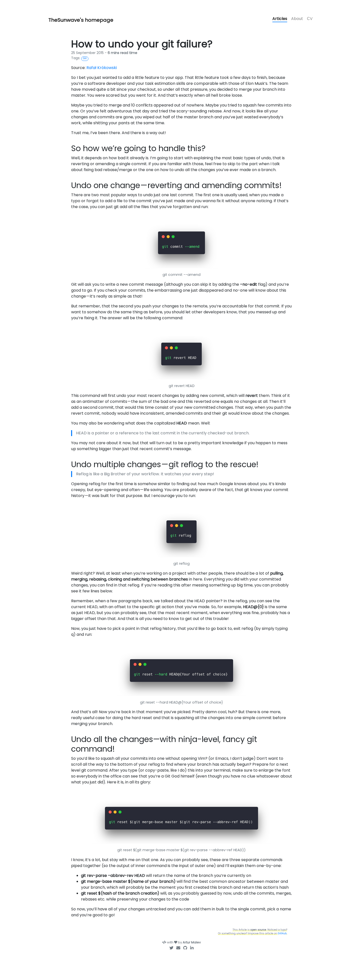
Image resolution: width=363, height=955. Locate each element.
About (297, 18)
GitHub (282, 933)
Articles (279, 18)
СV (310, 18)
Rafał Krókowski (101, 68)
